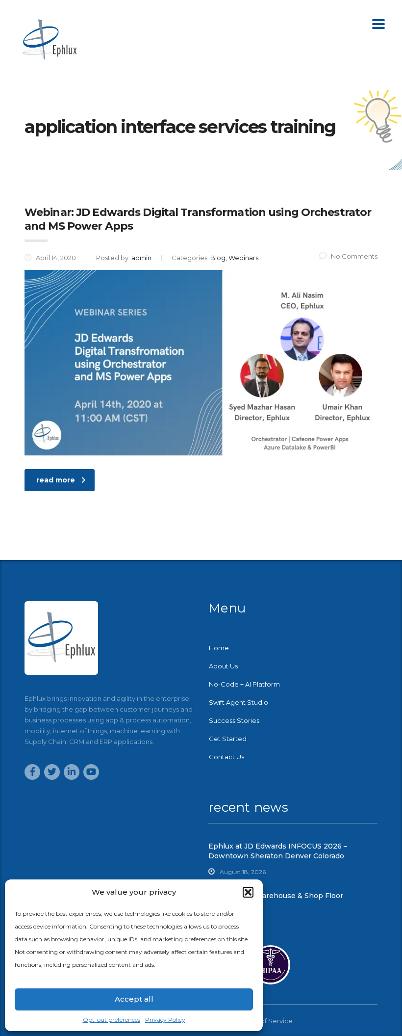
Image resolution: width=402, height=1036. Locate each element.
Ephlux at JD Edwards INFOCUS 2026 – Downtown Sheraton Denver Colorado (277, 851)
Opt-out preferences (111, 1019)
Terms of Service (266, 1021)
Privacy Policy (165, 1019)
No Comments (354, 256)
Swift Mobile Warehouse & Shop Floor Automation (275, 900)
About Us (223, 666)
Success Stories (234, 720)
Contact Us (226, 757)
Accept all (134, 999)
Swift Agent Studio (238, 702)
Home (219, 648)
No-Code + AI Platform (244, 684)
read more (55, 480)
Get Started (228, 739)
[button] (248, 892)
